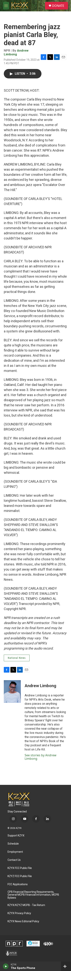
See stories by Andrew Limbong (40, 757)
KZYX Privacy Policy (19, 913)
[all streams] (66, 966)
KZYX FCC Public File (20, 868)
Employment (15, 851)
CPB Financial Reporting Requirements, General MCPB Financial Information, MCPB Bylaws (33, 894)
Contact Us (14, 860)
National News (17, 657)
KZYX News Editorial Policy (23, 921)
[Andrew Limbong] (12, 691)
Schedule (13, 843)
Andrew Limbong (16, 52)
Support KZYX (16, 835)
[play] (5, 966)
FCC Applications (18, 884)
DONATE (58, 5)
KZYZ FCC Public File (20, 876)
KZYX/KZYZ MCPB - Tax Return (26, 905)
